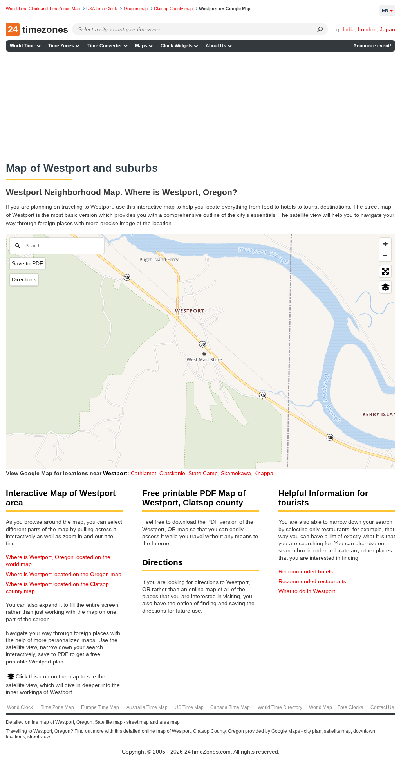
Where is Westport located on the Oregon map (63, 574)
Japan (387, 29)
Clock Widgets (177, 46)
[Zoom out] (385, 255)
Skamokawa (236, 473)
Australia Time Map (147, 707)
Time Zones (61, 46)
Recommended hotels (305, 571)
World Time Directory (280, 707)
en (385, 10)
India (349, 29)
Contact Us (382, 707)
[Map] (200, 351)
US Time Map (189, 707)
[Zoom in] (385, 244)
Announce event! (372, 46)
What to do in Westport (306, 591)
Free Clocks (350, 707)
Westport (115, 473)
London (367, 29)
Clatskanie (172, 473)
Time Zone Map (57, 707)
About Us (216, 46)
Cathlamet (143, 473)
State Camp (203, 473)
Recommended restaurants (312, 581)
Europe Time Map (100, 707)
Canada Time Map (230, 707)
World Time (22, 46)
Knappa (263, 473)
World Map (320, 707)
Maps (141, 46)
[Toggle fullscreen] (385, 271)
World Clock (20, 707)
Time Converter (104, 46)
